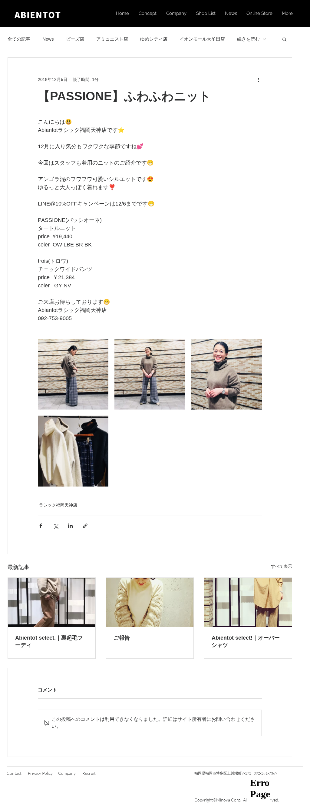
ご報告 (122, 638)
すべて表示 (281, 566)
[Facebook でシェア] (41, 526)
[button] (284, 39)
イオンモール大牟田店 (202, 39)
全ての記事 (19, 39)
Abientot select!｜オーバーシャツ (246, 641)
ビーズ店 (75, 39)
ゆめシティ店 (153, 39)
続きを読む (248, 39)
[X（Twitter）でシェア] (55, 526)
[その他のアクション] (258, 79)
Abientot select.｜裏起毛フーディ (49, 641)
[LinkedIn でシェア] (70, 526)
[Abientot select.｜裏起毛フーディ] (51, 602)
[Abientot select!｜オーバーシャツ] (248, 602)
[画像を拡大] (73, 374)
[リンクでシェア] (85, 526)
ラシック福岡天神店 (58, 505)
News (48, 39)
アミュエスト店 (112, 39)
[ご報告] (150, 602)
